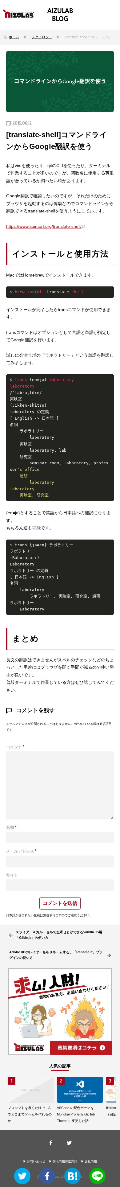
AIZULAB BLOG (60, 15)
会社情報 (91, 1161)
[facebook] (47, 1177)
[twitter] (22, 1177)
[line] (97, 1177)
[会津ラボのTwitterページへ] (69, 1142)
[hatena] (72, 1177)
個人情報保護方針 (65, 1161)
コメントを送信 (60, 903)
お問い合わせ (36, 1161)
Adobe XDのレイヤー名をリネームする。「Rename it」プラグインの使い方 (56, 954)
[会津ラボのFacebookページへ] (51, 1142)
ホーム (14, 37)
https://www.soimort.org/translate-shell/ (44, 226)
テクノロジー (42, 37)
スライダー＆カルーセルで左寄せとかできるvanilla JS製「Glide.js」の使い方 (59, 934)
